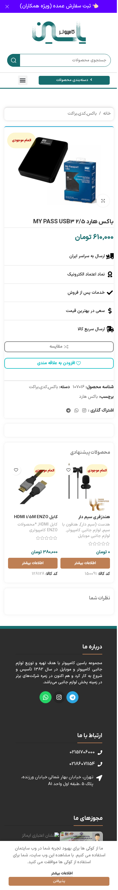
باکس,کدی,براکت (82, 113)
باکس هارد (88, 397)
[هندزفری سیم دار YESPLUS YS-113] (85, 487)
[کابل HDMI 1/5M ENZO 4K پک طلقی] (33, 487)
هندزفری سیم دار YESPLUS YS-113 (93, 520)
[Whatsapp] (46, 697)
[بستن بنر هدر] (7, 6)
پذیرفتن (59, 881)
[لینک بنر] (59, 6)
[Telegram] (72, 697)
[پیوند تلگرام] (68, 410)
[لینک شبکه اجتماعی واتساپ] (76, 410)
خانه (107, 113)
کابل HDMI (48, 525)
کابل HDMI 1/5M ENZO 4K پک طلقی (36, 520)
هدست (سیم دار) (95, 525)
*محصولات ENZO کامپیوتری (37, 527)
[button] (22, 80)
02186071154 (82, 764)
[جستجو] (13, 60)
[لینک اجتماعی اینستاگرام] (84, 410)
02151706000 (82, 752)
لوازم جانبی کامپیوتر (84, 530)
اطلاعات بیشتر (62, 873)
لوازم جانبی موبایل (94, 536)
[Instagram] (59, 697)
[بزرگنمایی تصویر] (103, 200)
